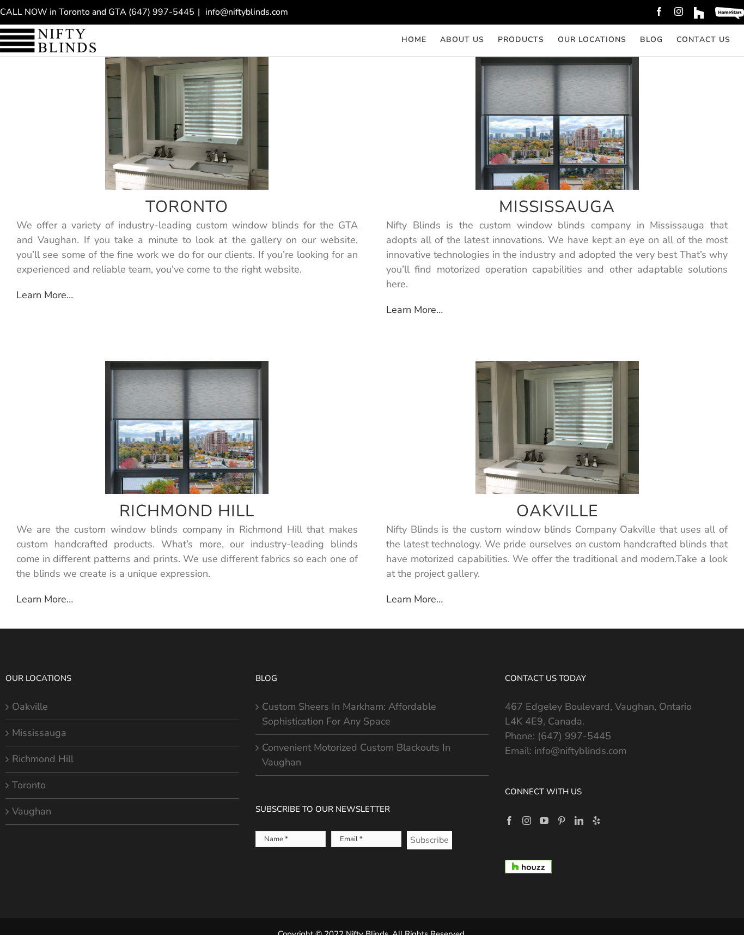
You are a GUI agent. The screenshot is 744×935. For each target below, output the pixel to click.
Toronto (29, 785)
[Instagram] (526, 820)
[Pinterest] (561, 820)
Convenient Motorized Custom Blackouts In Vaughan (356, 755)
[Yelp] (596, 820)
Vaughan (31, 811)
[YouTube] (544, 820)
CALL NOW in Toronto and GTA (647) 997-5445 (97, 12)
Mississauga (39, 732)
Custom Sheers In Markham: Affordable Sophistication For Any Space (349, 714)
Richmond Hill (43, 758)
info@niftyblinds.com (245, 12)
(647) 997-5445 (574, 736)
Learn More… (44, 294)
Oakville (30, 706)
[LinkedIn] (579, 820)
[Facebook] (509, 820)
